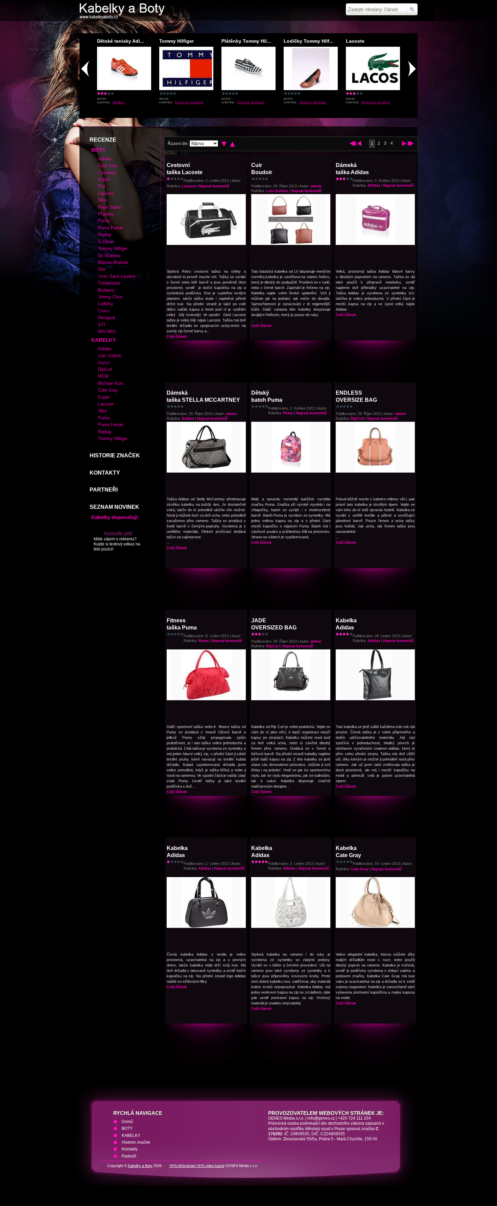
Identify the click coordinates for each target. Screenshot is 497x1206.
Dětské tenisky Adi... (120, 41)
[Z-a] (224, 144)
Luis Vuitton (277, 191)
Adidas (119, 102)
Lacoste (355, 41)
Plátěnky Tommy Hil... (246, 41)
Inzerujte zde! (118, 533)
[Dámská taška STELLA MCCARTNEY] (206, 471)
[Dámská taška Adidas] (375, 243)
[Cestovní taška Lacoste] (206, 243)
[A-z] (232, 144)
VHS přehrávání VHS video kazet (196, 1166)
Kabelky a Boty (140, 1166)
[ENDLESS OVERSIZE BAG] (375, 471)
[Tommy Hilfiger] (190, 87)
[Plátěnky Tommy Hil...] (248, 87)
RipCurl (357, 418)
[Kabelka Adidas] (375, 698)
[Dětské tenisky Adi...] (124, 87)
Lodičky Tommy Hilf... (308, 41)
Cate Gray (359, 869)
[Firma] (122, 17)
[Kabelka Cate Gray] (375, 926)
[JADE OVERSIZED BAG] (291, 698)
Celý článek (177, 336)
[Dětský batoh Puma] (291, 471)
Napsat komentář (214, 186)
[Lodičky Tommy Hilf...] (311, 87)
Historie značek (189, 102)
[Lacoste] (384, 87)
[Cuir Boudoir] (291, 243)
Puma (288, 413)
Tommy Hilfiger (176, 41)
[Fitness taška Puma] (206, 698)
